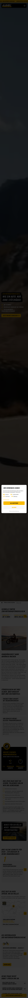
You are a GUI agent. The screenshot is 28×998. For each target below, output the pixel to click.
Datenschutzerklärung (14, 511)
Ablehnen (14, 507)
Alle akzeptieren (14, 503)
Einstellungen (6, 499)
